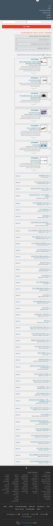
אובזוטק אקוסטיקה (44, 359)
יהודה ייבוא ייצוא (44, 262)
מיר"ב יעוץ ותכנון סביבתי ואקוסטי (40, 340)
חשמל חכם (47, 478)
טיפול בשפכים (25, 478)
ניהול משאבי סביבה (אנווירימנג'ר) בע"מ (40, 223)
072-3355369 (34, 110)
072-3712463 (34, 59)
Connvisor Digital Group (26, 523)
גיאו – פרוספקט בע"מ (43, 387)
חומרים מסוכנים (24, 476)
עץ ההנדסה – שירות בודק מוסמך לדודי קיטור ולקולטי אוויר (30, 96)
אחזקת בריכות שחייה (45, 479)
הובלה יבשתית (24, 488)
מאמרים (49, 15)
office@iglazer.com (12, 514)
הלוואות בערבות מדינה (45, 10)
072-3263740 (34, 126)
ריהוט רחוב (6, 493)
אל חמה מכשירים (44, 269)
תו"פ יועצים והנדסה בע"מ (42, 182)
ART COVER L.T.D (43, 353)
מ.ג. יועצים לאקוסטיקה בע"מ (41, 301)
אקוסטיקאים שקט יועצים (42, 429)
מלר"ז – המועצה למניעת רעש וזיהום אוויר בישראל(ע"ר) (39, 400)
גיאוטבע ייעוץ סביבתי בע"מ (41, 374)
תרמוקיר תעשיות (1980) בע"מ (40, 288)
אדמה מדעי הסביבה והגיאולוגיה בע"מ (38, 230)
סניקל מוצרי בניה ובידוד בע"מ (41, 380)
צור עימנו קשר (40, 506)
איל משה (46, 321)
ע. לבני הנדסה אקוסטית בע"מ (40, 237)
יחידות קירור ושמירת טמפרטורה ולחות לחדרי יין (45, 483)
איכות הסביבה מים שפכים (32, 40)
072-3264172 (34, 78)
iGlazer (49, 1)
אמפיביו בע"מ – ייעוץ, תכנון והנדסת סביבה (39, 195)
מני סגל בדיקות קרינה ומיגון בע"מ (40, 442)
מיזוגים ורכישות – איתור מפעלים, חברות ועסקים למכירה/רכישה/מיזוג (29, 62)
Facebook (43, 514)
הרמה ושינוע (34, 479)
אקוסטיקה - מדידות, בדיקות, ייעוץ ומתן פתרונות (32, 44)
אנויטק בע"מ (45, 275)
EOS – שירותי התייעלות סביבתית (40, 188)
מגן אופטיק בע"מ (44, 209)
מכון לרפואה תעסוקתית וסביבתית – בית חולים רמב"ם (39, 421)
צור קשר (48, 17)
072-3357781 (34, 93)
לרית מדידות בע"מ (35, 160)
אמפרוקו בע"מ (36, 145)
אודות (49, 8)
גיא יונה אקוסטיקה (44, 175)
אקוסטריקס (46, 216)
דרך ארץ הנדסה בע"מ (43, 250)
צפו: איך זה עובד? (19, 509)
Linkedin (34, 514)
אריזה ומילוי (25, 489)
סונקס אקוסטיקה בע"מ (42, 282)
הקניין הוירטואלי (47, 12)
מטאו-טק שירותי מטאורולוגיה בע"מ (39, 461)
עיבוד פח (35, 481)
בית (50, 5)
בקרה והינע (25, 486)
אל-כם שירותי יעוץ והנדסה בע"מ (40, 435)
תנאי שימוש (32, 506)
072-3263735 (34, 158)
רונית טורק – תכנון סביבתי (42, 314)
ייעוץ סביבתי (25, 475)
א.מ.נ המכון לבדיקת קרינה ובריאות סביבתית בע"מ (39, 366)
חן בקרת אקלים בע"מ (34, 113)
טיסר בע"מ (46, 295)
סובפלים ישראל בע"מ (34, 80)
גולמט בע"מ (45, 308)
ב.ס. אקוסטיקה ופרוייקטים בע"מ (40, 243)
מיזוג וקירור (6, 484)
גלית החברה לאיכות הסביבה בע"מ (39, 408)
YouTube (25, 514)
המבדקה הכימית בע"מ (42, 448)
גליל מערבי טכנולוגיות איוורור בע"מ (39, 327)
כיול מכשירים (34, 478)
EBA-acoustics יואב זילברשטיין (40, 256)
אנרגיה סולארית (15, 501)
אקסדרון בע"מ (45, 414)
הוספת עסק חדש (30, 509)
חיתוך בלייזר (47, 486)
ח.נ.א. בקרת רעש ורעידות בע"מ (40, 334)
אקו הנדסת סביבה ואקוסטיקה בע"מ (39, 455)
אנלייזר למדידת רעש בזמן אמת (32, 48)
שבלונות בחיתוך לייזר (45, 491)
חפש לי (27, 26)
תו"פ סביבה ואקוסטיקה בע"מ (41, 203)
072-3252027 (34, 142)
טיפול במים (34, 491)
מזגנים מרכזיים (47, 493)
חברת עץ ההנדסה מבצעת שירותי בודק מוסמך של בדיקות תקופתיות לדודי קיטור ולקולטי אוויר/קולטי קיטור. (29, 101)
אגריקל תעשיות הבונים (42, 393)
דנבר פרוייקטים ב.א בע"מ (33, 128)
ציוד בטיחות (34, 483)
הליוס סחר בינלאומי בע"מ (42, 346)
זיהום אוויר (35, 493)
